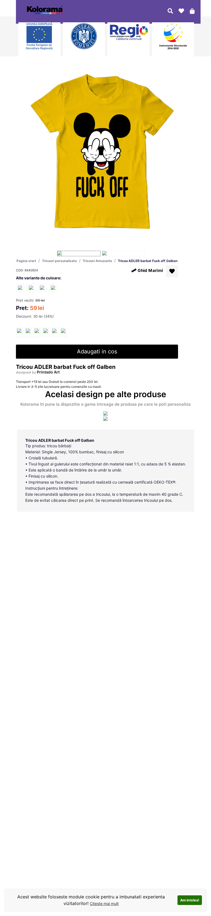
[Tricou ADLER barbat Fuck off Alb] (20, 287)
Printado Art (48, 372)
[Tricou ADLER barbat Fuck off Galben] (19, 332)
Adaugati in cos (97, 351)
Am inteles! (189, 900)
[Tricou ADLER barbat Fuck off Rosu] (31, 287)
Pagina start (26, 261)
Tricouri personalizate (59, 261)
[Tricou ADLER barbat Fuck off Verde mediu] (53, 287)
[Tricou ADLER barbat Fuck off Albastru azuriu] (42, 287)
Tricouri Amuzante (97, 261)
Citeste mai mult (104, 903)
